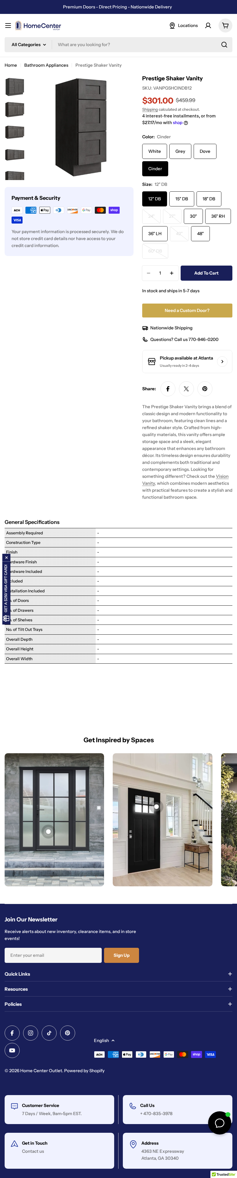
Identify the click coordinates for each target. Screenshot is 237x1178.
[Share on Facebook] (167, 388)
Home (11, 65)
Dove (205, 151)
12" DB (154, 199)
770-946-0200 (203, 339)
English (101, 1040)
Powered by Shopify (84, 1070)
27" (175, 218)
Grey (180, 151)
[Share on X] (186, 388)
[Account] (208, 25)
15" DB (181, 199)
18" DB (209, 199)
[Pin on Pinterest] (204, 388)
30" (193, 216)
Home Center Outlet (41, 1070)
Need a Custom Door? (187, 310)
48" (200, 233)
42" (182, 236)
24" (154, 218)
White (154, 151)
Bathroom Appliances (46, 65)
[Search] (224, 44)
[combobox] (118, 44)
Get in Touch (34, 1143)
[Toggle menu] (8, 25)
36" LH (155, 233)
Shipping (150, 109)
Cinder (155, 168)
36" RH (218, 216)
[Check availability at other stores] (222, 361)
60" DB (158, 253)
